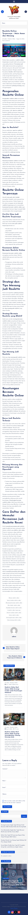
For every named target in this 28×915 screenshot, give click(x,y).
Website (4, 794)
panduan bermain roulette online (14, 607)
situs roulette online (14, 615)
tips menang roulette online (14, 620)
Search (5, 811)
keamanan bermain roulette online (14, 602)
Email (4, 787)
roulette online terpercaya (14, 610)
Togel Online (6, 878)
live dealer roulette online (14, 605)
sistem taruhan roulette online (14, 612)
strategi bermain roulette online (14, 617)
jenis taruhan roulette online (14, 600)
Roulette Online (11, 38)
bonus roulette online (14, 598)
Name (4, 780)
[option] (14, 877)
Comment (5, 768)
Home (3, 23)
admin (5, 38)
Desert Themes (14, 908)
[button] (24, 861)
